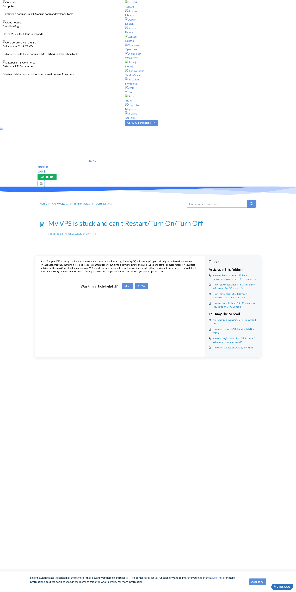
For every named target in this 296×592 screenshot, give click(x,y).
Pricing (91, 160)
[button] (12, 132)
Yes (143, 286)
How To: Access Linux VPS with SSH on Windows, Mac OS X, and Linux (234, 286)
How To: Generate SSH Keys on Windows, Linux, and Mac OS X (230, 295)
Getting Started (105, 203)
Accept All (257, 581)
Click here (218, 577)
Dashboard (47, 177)
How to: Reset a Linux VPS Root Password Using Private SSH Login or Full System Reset (234, 277)
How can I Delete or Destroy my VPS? (233, 347)
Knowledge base (61, 203)
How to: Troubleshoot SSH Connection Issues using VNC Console (234, 305)
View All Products (141, 122)
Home (43, 203)
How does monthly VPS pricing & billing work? (234, 331)
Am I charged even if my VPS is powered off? (234, 321)
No (129, 286)
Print (216, 261)
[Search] (251, 204)
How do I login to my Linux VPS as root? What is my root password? (234, 340)
